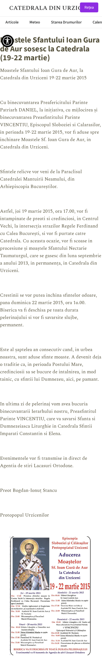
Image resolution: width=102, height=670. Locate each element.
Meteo (34, 22)
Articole (12, 22)
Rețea (89, 7)
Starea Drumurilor (66, 22)
